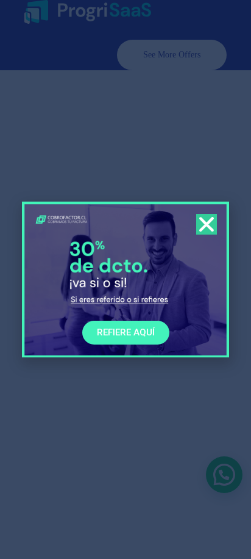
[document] (125, 279)
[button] (206, 224)
